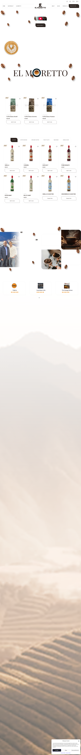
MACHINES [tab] (56, 139)
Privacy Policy (63, 752)
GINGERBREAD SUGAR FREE (68, 194)
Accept (56, 750)
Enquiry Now (50, 198)
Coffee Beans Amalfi (11, 116)
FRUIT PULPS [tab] (46, 139)
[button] (78, 740)
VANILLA (7, 165)
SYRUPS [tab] (14, 139)
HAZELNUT (45, 165)
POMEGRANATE (65, 165)
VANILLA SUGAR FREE (48, 194)
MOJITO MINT (27, 195)
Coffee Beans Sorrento (30, 116)
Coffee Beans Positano (48, 116)
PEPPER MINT (8, 195)
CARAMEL (26, 165)
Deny (66, 750)
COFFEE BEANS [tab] (23, 139)
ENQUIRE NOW (73, 6)
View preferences (75, 750)
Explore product (40, 25)
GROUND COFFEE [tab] (35, 139)
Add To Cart (13, 122)
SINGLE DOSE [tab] (66, 139)
